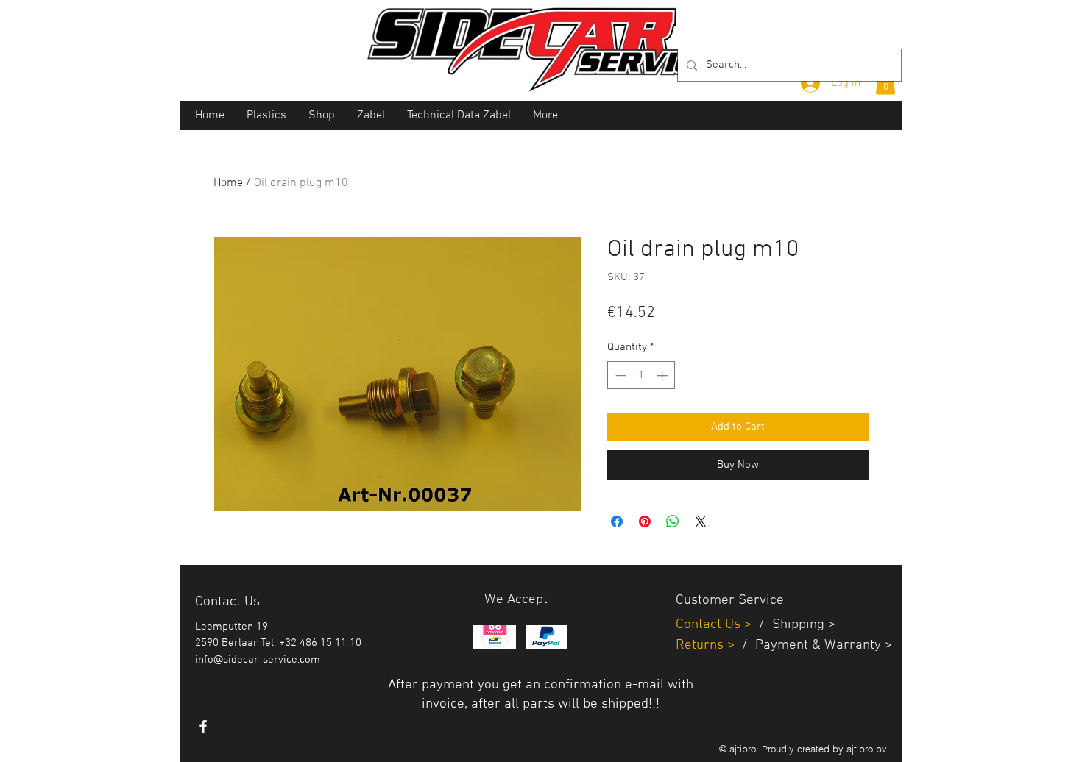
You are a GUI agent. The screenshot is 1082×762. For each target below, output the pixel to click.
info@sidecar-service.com (257, 659)
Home (228, 183)
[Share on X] (701, 521)
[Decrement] (619, 375)
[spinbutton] (641, 375)
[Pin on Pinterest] (645, 521)
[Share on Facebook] (617, 521)
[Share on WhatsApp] (673, 521)
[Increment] (663, 375)
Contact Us (710, 624)
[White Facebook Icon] (203, 727)
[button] (885, 82)
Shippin (794, 624)
